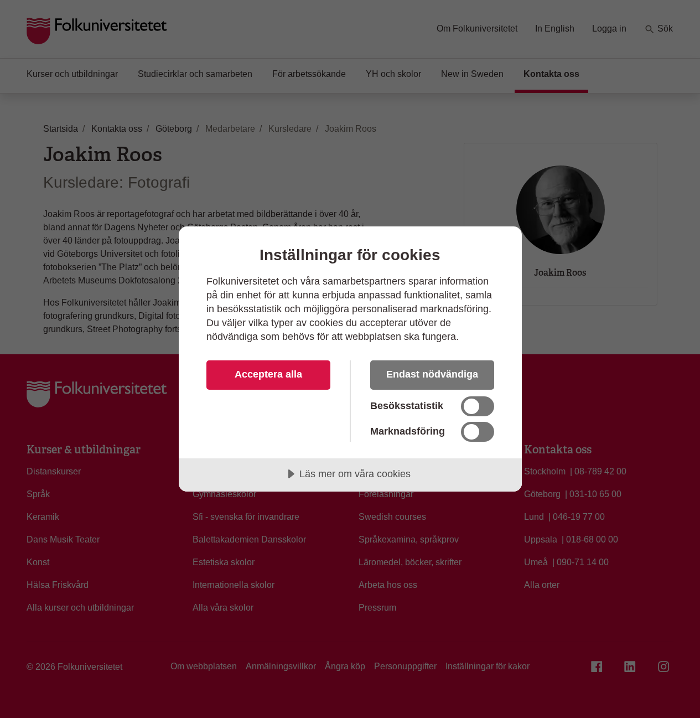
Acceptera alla (268, 374)
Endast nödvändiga (432, 374)
